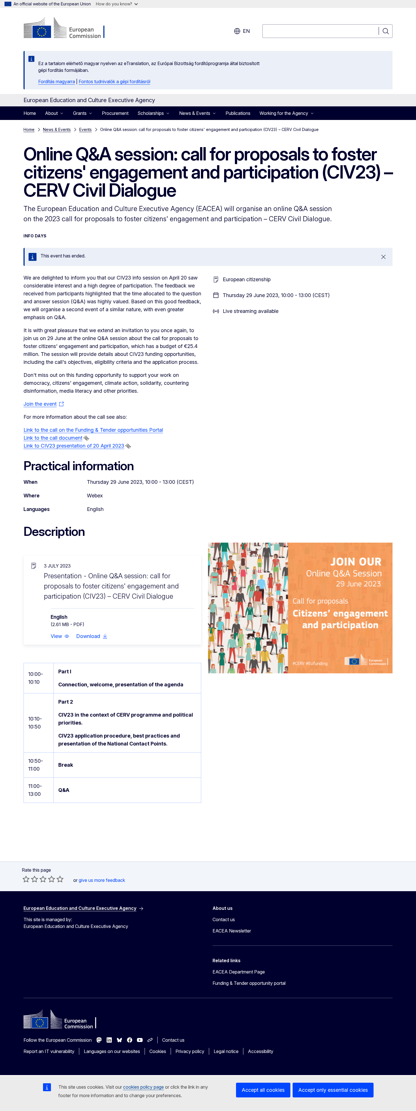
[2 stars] (30, 879)
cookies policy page (143, 1087)
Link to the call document (52, 438)
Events (85, 129)
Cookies (157, 1051)
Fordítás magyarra (56, 81)
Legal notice (226, 1051)
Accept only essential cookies (333, 1090)
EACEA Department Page (239, 972)
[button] (60, 636)
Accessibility (260, 1051)
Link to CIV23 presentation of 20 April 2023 (73, 446)
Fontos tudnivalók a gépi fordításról (114, 81)
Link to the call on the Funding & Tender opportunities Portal (93, 430)
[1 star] (26, 879)
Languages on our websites (112, 1051)
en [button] (246, 31)
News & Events (57, 129)
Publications (238, 113)
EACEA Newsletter (232, 931)
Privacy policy (189, 1051)
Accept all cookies (263, 1090)
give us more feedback (102, 880)
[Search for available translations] (86, 438)
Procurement (115, 113)
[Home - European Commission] (69, 28)
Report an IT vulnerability (48, 1051)
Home (29, 113)
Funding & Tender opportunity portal (249, 983)
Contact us (224, 919)
